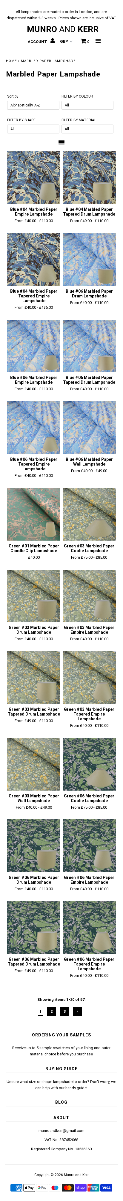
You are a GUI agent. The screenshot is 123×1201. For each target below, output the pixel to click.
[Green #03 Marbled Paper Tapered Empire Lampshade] (89, 677)
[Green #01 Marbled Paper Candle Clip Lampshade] (33, 514)
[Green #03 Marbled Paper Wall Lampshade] (33, 764)
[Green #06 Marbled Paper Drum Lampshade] (33, 845)
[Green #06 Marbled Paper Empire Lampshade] (89, 845)
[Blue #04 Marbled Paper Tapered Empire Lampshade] (33, 259)
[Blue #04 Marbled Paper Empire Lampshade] (33, 177)
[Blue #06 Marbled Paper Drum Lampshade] (89, 259)
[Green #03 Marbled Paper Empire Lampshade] (89, 596)
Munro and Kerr (76, 1175)
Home (11, 61)
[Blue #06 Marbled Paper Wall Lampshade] (89, 427)
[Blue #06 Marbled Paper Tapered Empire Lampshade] (33, 427)
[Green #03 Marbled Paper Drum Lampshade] (33, 596)
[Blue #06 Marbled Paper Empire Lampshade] (33, 346)
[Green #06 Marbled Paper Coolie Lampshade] (89, 764)
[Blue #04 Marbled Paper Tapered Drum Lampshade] (89, 177)
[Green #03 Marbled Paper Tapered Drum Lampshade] (33, 677)
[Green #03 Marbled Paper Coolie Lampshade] (89, 514)
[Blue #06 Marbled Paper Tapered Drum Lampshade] (89, 346)
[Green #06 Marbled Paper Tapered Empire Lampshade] (89, 927)
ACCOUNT (38, 41)
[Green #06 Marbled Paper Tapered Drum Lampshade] (33, 927)
